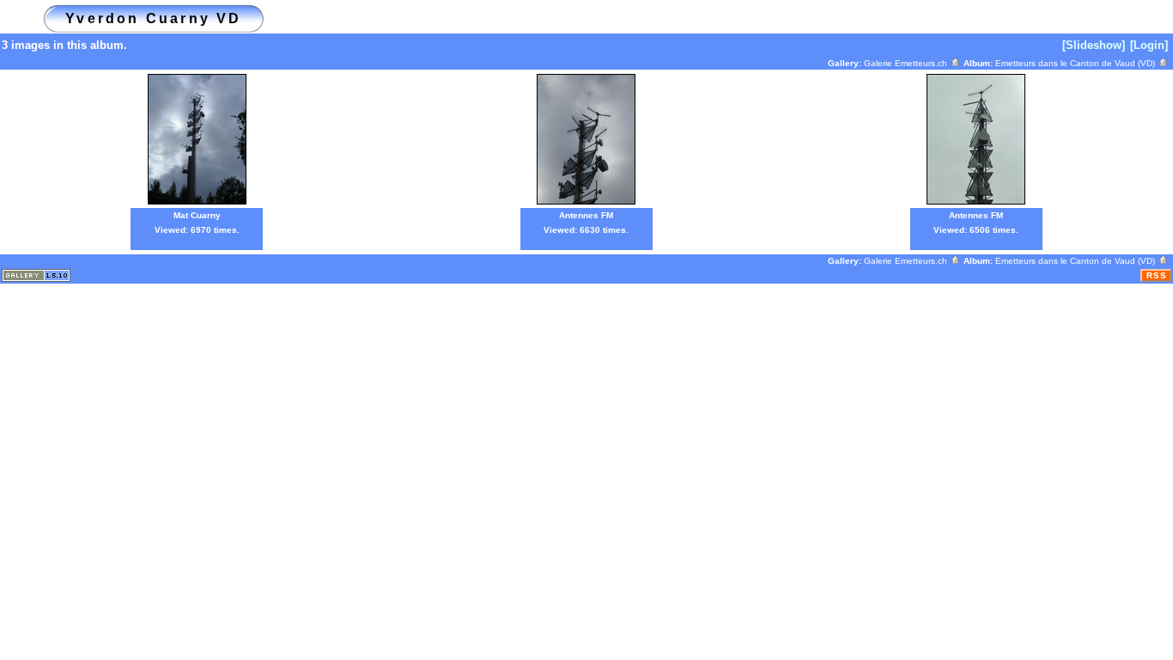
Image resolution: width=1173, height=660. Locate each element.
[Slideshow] (1093, 45)
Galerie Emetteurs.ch (907, 63)
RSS (1156, 275)
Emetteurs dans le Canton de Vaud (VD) (1076, 63)
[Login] (1149, 45)
